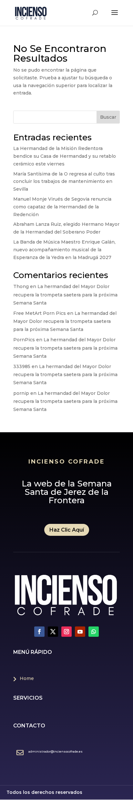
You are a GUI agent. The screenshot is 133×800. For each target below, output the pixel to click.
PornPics (24, 340)
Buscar (108, 117)
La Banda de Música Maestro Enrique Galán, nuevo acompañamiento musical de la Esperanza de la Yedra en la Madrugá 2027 (64, 249)
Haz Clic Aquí (66, 530)
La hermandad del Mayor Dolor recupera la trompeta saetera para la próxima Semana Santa (65, 294)
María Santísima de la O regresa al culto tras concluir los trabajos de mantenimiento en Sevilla (64, 181)
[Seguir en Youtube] (80, 631)
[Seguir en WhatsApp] (93, 631)
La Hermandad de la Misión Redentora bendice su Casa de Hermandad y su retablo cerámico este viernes (64, 156)
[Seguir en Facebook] (39, 631)
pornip (21, 393)
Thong (21, 286)
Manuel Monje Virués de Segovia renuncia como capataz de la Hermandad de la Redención (62, 206)
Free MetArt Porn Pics (39, 313)
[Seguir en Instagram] (66, 631)
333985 (21, 366)
